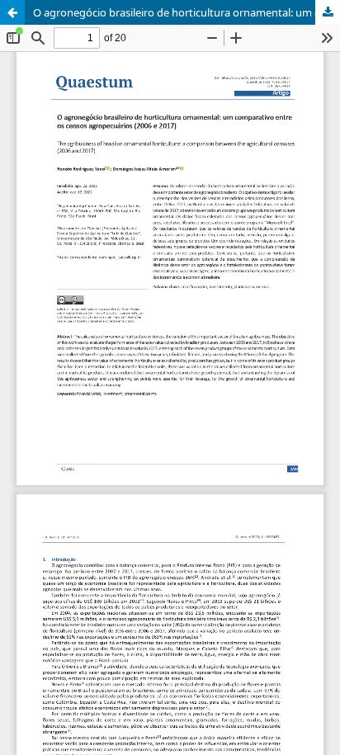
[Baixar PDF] (327, 12)
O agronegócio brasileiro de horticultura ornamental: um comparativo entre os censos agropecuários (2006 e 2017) (186, 12)
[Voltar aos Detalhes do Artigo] (12, 12)
